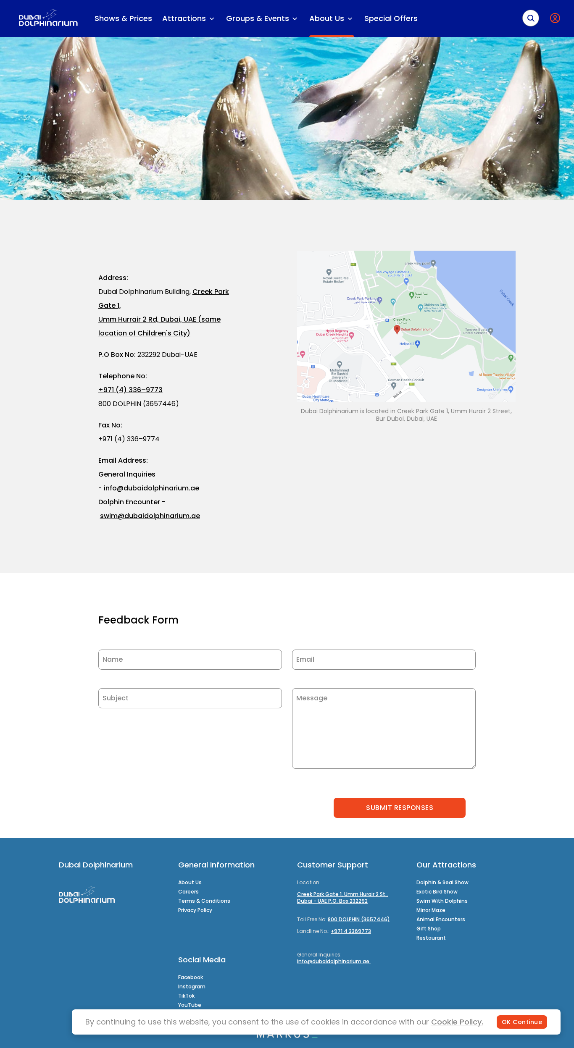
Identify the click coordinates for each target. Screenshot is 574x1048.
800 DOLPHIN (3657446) (359, 919)
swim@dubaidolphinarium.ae (150, 516)
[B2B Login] (556, 18)
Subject (116, 698)
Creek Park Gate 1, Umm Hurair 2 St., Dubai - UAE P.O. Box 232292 (342, 897)
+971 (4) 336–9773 (130, 390)
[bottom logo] (287, 1036)
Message (311, 698)
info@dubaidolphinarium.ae (151, 488)
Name (113, 659)
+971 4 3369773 (351, 931)
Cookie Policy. (457, 1022)
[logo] (48, 18)
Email (305, 659)
